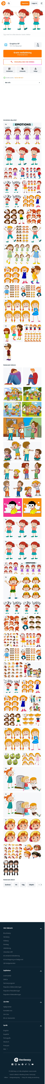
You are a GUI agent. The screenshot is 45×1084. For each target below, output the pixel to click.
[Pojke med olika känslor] (14, 185)
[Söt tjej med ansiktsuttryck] (13, 952)
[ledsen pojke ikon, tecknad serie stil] (12, 453)
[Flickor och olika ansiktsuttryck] (12, 429)
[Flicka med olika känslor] (22, 311)
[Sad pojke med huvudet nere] (26, 429)
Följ (38, 46)
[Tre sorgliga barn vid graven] (22, 1026)
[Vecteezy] (3, 3)
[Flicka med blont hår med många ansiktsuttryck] (22, 388)
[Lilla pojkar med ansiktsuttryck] (22, 291)
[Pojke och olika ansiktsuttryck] (23, 348)
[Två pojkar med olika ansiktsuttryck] (13, 368)
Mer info (7, 82)
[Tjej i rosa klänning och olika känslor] (13, 1006)
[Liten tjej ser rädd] (8, 351)
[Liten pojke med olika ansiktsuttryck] (22, 753)
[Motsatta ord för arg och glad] (12, 198)
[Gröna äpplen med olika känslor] (12, 992)
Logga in (34, 3)
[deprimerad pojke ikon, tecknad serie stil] (12, 473)
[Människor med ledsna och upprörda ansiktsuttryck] (12, 884)
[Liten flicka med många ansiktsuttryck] (14, 257)
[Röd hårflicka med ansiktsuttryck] (10, 172)
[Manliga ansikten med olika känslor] (13, 867)
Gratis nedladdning (23, 53)
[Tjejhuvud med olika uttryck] (32, 806)
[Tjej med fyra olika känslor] (22, 133)
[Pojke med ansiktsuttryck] (13, 807)
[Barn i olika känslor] (9, 936)
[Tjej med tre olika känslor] (22, 155)
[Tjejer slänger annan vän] (13, 410)
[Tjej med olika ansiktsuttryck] (13, 212)
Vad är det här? (18, 78)
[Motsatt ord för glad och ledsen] (30, 883)
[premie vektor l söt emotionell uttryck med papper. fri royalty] (30, 640)
